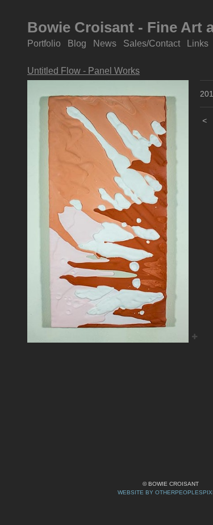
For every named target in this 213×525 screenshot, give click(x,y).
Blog (78, 43)
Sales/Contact (152, 43)
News (105, 43)
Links (197, 43)
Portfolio (44, 43)
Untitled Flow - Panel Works (81, 70)
